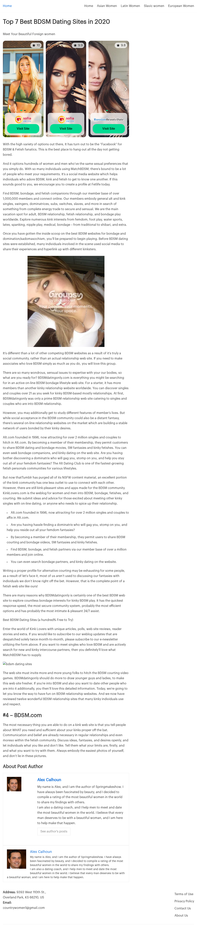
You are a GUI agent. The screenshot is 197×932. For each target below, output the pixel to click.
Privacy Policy (184, 901)
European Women (181, 6)
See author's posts (53, 831)
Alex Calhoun (49, 780)
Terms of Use (183, 894)
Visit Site (23, 128)
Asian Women (107, 6)
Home (7, 6)
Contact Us (182, 908)
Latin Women (130, 6)
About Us (181, 915)
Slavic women (154, 6)
